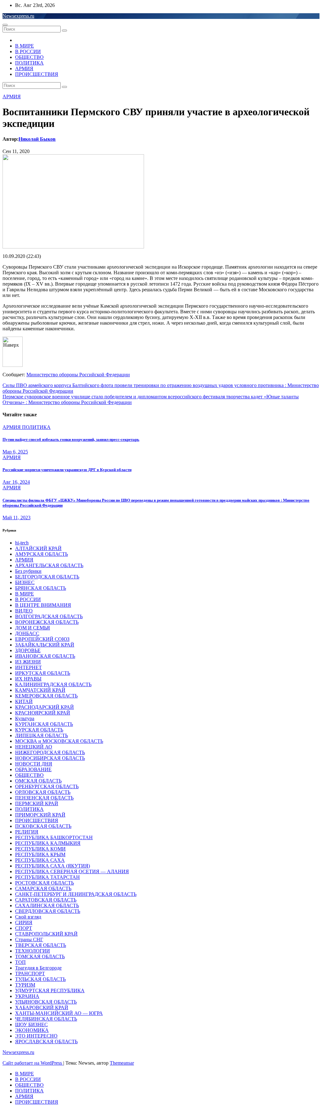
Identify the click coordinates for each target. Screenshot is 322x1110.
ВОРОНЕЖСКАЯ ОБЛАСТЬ (47, 622)
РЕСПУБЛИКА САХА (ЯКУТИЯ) (52, 865)
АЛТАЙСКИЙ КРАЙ (38, 548)
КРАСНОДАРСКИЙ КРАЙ (44, 707)
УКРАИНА (27, 996)
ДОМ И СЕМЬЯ (32, 627)
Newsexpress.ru (18, 16)
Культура (24, 718)
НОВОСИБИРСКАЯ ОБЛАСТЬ (50, 758)
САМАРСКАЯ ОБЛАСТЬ (43, 888)
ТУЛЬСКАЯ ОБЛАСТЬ (40, 979)
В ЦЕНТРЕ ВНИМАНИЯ (43, 605)
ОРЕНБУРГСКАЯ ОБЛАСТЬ (47, 786)
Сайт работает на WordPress (33, 1063)
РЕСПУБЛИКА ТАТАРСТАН (47, 877)
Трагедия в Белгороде (38, 968)
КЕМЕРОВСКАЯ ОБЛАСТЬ (46, 695)
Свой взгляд (28, 916)
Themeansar (122, 1063)
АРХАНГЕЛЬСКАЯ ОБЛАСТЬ (49, 565)
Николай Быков (37, 139)
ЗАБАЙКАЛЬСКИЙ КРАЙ (44, 644)
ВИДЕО (24, 610)
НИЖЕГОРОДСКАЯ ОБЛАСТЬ (50, 752)
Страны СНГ (29, 939)
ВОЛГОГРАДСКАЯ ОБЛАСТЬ (49, 616)
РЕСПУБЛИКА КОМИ (40, 848)
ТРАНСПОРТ (30, 973)
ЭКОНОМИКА (32, 1030)
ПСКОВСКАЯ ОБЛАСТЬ (43, 826)
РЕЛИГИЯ (26, 831)
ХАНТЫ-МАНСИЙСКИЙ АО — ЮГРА (59, 1013)
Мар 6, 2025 (15, 451)
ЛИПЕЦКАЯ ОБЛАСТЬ (41, 735)
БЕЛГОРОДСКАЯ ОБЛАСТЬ (47, 576)
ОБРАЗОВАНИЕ (33, 769)
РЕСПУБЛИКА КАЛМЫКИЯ (47, 843)
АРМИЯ (24, 68)
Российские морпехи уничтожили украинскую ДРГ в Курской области (67, 469)
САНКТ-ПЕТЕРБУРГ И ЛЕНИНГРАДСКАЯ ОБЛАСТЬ (75, 894)
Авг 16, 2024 (16, 482)
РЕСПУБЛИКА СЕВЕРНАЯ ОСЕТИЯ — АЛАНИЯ (72, 871)
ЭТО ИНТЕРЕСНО (36, 1036)
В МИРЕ (24, 45)
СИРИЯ (23, 922)
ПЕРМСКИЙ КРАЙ (36, 803)
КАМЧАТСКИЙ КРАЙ (40, 690)
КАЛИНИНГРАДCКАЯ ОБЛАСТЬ (53, 684)
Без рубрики (28, 571)
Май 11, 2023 (17, 517)
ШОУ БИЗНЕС (31, 1024)
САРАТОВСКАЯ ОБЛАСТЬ (45, 899)
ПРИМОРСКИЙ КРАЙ (40, 814)
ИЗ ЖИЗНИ (28, 661)
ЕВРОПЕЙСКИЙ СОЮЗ (42, 639)
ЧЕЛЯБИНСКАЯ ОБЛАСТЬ (46, 1019)
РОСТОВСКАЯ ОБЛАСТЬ (44, 882)
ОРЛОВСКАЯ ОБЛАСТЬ (42, 792)
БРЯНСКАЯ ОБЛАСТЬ (40, 588)
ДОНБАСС (27, 633)
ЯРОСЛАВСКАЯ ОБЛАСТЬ (46, 1041)
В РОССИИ (28, 51)
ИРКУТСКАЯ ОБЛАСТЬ (42, 673)
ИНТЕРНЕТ (28, 667)
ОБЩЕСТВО (29, 57)
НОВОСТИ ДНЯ (33, 763)
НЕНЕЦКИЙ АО (33, 746)
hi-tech (22, 542)
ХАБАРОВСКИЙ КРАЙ (41, 1007)
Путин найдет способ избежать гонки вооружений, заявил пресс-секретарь (71, 439)
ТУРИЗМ (25, 985)
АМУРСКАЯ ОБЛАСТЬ (41, 554)
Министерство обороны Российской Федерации (78, 374)
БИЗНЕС (25, 582)
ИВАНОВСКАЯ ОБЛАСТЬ (45, 656)
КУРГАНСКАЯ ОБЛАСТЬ (44, 724)
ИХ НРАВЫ (28, 678)
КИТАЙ (24, 701)
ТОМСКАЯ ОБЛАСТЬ (40, 956)
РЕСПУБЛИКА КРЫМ (40, 854)
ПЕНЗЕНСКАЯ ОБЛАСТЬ (44, 797)
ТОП (20, 962)
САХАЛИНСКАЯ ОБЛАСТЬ (47, 905)
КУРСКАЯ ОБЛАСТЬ (39, 729)
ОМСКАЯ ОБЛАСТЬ (38, 780)
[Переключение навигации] (5, 25)
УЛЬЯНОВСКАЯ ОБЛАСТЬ (46, 1002)
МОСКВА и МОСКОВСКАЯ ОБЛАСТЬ (59, 741)
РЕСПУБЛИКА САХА (40, 860)
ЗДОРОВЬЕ (28, 650)
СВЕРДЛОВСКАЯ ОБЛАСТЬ (47, 911)
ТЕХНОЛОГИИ (32, 950)
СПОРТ (23, 928)
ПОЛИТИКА (29, 62)
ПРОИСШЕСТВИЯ (36, 74)
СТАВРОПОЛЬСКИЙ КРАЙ (46, 933)
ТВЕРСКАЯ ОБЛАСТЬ (40, 945)
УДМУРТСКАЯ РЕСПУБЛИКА (50, 990)
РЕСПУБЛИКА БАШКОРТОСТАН (54, 837)
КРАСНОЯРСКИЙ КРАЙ (42, 712)
